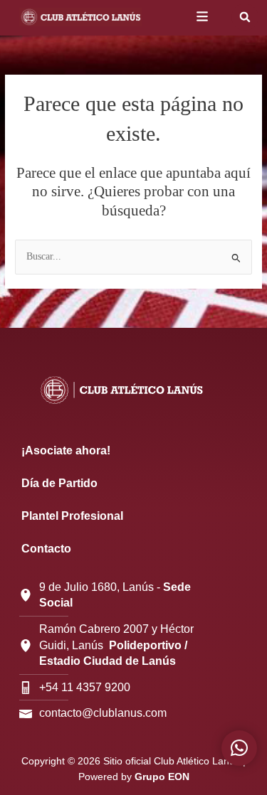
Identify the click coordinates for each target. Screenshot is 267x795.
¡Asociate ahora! (65, 450)
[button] (244, 17)
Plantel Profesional (72, 516)
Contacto (46, 549)
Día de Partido (59, 483)
